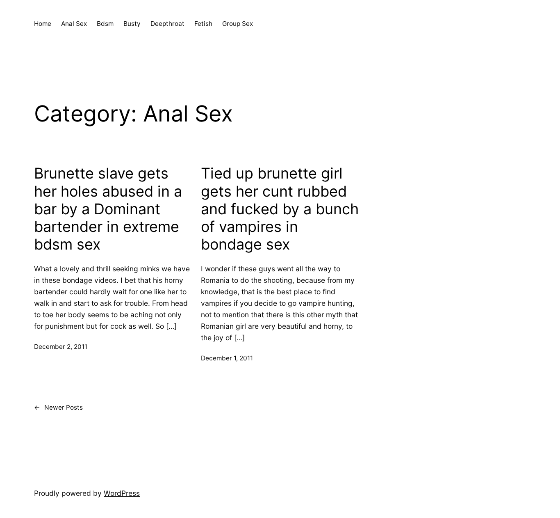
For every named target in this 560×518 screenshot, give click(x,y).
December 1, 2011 (227, 358)
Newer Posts (58, 407)
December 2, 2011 (60, 347)
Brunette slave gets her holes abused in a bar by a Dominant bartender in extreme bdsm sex (108, 209)
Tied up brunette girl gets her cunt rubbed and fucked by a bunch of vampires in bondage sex (280, 209)
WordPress (122, 493)
